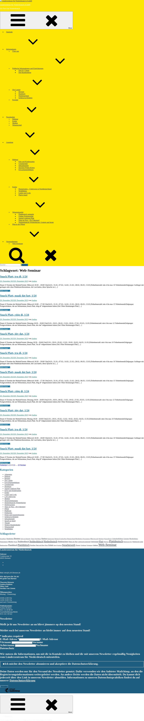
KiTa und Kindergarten (12, 491)
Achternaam (7, 645)
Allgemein (8, 474)
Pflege (6, 509)
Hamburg (22, 94)
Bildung (15, 119)
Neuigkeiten (10, 117)
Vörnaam (6, 642)
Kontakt (15, 100)
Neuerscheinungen (11, 501)
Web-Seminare (17, 244)
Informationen (11, 49)
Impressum (8, 716)
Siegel (55, 545)
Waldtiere (95, 545)
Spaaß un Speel (10, 521)
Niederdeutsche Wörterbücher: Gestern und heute (36, 222)
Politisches (8, 513)
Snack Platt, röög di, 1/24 (14, 314)
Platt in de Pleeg (40, 545)
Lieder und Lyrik (25, 193)
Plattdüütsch (24, 545)
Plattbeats (7, 511)
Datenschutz (7, 648)
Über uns (15, 51)
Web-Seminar (107, 544)
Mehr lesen (5, 291)
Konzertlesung (108, 538)
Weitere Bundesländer (12, 525)
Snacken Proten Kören (27, 168)
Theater (7, 523)
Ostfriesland (95, 542)
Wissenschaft (17, 125)
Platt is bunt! (23, 195)
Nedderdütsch (23, 541)
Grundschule (23, 164)
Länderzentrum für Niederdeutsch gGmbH (15, 5)
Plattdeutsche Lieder (137, 542)
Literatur (126, 538)
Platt (101, 541)
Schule (50, 545)
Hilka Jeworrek (94, 538)
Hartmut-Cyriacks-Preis (61, 538)
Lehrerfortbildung (117, 538)
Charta (32, 538)
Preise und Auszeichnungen (14, 515)
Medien (15, 123)
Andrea (34, 281)
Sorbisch (59, 545)
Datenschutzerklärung (22, 680)
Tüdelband (83, 545)
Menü (70, 28)
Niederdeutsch (50, 541)
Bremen (21, 92)
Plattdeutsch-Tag (127, 541)
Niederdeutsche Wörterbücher (15, 503)
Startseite (9, 32)
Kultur (14, 121)
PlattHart (32, 545)
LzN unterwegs (10, 497)
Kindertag (101, 538)
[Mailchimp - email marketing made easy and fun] (12, 691)
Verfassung (90, 545)
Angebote (9, 142)
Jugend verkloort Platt (26, 218)
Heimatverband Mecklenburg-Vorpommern (78, 538)
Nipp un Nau (73, 542)
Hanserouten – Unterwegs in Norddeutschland (35, 189)
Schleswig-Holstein (25, 98)
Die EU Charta (24, 70)
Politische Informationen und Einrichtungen (27, 68)
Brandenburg (10, 538)
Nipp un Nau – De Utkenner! (29, 220)
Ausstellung (3, 538)
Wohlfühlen (23, 191)
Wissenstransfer (17, 212)
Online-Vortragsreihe (26, 216)
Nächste (23, 465)
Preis (46, 545)
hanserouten (51, 538)
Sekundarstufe (24, 166)
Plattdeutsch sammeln (26, 214)
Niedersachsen (24, 96)
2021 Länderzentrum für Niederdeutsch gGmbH (35, 720)
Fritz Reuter (38, 538)
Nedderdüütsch (36, 541)
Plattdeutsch (116, 541)
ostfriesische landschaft (84, 542)
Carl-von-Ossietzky (26, 538)
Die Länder (16, 90)
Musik (15, 541)
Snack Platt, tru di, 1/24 (13, 276)
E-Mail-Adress (9, 639)
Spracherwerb (68, 545)
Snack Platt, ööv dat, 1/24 (14, 333)
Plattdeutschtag (4, 545)
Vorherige (3, 465)
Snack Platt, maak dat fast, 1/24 (18, 295)
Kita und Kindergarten (27, 162)
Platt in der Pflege (18, 224)
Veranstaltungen (12, 242)
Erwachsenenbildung (26, 170)
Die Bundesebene (25, 72)
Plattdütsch (12, 545)
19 (19, 465)
